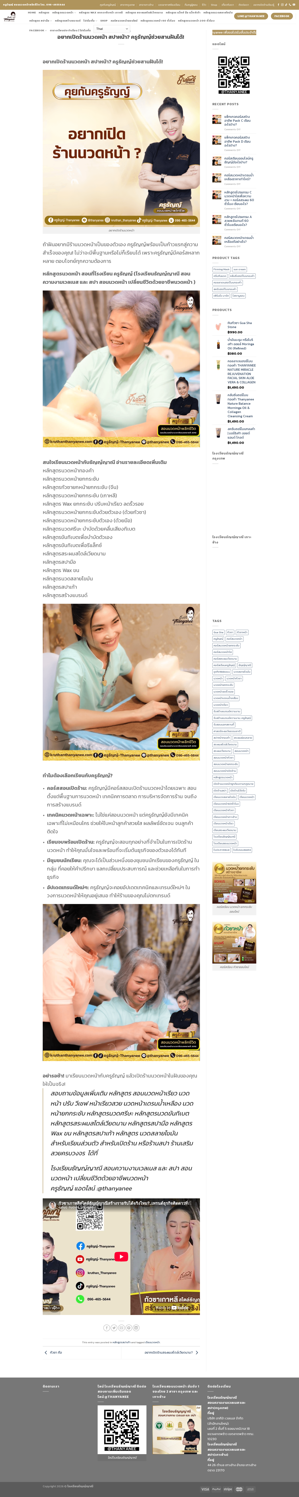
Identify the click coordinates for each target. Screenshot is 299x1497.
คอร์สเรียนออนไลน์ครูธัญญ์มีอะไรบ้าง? (238, 160)
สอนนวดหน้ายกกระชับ (226, 764)
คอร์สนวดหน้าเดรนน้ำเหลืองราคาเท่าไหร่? (239, 177)
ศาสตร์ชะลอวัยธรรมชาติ (227, 731)
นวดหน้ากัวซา (234, 678)
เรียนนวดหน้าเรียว (224, 823)
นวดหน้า (218, 678)
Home (32, 12)
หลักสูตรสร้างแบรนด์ (68, 21)
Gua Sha (218, 632)
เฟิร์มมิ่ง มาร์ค (221, 296)
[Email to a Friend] (121, 1328)
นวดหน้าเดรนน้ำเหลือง (226, 698)
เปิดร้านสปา (220, 790)
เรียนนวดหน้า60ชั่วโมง (226, 804)
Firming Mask (222, 269)
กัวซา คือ (55, 1352)
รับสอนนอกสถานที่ (224, 724)
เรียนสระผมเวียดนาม (225, 830)
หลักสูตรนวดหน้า (62, 12)
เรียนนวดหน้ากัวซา (224, 810)
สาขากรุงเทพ (127, 5)
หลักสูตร (44, 12)
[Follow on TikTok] (286, 4)
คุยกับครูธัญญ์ (108, 5)
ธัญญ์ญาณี (245, 665)
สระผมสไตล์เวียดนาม (225, 744)
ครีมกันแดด (220, 276)
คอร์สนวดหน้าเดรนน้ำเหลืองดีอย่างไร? (239, 240)
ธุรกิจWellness (222, 672)
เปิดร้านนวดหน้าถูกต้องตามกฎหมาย (233, 784)
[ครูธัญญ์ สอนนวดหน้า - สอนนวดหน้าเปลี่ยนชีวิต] (12, 17)
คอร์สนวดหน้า (234, 639)
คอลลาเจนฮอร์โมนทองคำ (228, 282)
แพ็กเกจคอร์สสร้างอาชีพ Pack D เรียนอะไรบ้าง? (237, 141)
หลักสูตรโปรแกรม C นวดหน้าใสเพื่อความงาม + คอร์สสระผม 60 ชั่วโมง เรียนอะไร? (239, 198)
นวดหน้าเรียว (221, 705)
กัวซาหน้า (242, 632)
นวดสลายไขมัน (242, 672)
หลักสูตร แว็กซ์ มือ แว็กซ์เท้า (183, 12)
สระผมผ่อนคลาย (243, 738)
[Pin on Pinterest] (128, 1328)
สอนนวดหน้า (242, 751)
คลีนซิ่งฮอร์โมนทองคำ (242, 276)
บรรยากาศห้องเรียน (169, 5)
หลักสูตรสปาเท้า (122, 1342)
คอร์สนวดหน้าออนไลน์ (124, 21)
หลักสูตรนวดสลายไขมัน (218, 12)
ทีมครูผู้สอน (191, 5)
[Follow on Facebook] (278, 4)
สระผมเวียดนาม (222, 751)
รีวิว (204, 5)
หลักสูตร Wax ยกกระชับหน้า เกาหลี (101, 12)
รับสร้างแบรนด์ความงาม (227, 711)
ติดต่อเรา (244, 5)
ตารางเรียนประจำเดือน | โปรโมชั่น (70, 30)
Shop (214, 5)
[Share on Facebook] (106, 1328)
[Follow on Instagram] (282, 4)
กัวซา (230, 632)
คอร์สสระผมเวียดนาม (225, 659)
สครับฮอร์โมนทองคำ (225, 289)
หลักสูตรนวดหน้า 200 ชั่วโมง (196, 21)
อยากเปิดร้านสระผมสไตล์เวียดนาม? (169, 1352)
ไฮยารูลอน (238, 296)
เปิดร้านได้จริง (238, 790)
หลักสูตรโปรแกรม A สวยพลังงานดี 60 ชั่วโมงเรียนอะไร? (238, 221)
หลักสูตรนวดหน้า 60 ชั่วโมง (158, 21)
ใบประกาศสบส (221, 850)
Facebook (36, 30)
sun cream (240, 269)
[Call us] (290, 4)
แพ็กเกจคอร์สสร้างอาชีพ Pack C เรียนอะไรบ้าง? (237, 121)
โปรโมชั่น (89, 21)
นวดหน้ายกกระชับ (223, 685)
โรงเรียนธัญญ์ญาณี (224, 837)
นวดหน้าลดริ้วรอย (224, 692)
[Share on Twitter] (114, 1328)
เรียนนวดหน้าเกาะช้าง (225, 817)
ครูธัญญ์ (218, 639)
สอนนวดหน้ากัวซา (224, 758)
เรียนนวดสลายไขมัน (225, 797)
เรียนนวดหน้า (152, 1342)
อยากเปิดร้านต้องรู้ (263, 5)
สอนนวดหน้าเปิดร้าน (225, 771)
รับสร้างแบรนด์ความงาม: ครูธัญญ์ (232, 718)
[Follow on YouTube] (294, 4)
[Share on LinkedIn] (136, 1328)
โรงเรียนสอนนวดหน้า (225, 843)
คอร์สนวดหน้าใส (223, 652)
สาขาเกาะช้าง (146, 5)
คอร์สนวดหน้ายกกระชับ (226, 645)
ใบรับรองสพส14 (242, 850)
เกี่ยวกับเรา (228, 5)
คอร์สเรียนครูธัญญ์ (224, 665)
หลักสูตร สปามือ (39, 21)
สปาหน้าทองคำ (222, 738)
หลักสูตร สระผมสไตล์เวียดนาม (144, 12)
